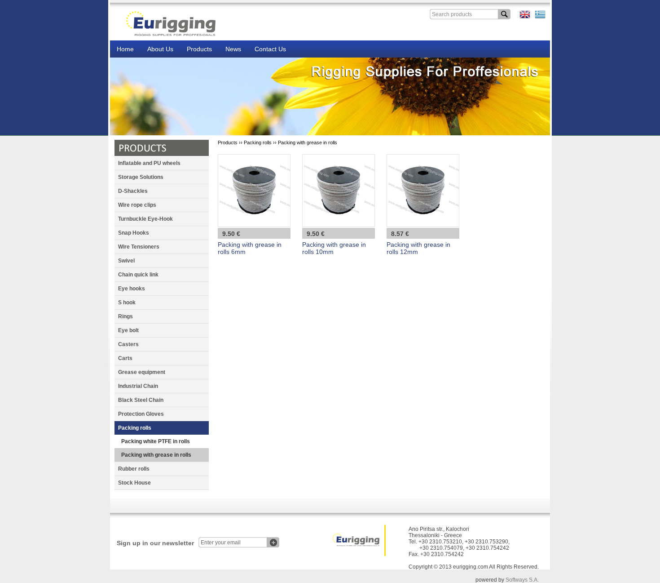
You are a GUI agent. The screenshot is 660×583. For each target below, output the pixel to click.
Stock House (134, 483)
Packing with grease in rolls (156, 455)
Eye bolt (128, 330)
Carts (125, 358)
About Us (160, 49)
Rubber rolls (134, 469)
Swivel (126, 261)
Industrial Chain (138, 386)
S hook (127, 302)
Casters (128, 344)
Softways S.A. (522, 580)
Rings (125, 316)
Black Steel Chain (140, 400)
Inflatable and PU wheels (149, 163)
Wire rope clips (137, 205)
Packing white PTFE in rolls (155, 441)
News (233, 49)
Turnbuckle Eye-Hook (145, 219)
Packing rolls (134, 428)
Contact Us (270, 49)
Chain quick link (138, 274)
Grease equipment (141, 372)
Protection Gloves (141, 414)
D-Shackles (133, 191)
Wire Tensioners (138, 247)
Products (199, 49)
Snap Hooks (133, 233)
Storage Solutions (140, 177)
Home (125, 49)
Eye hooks (131, 288)
